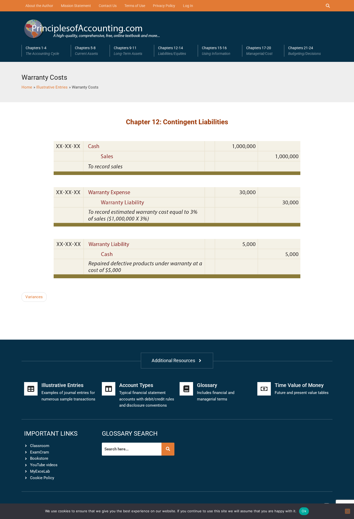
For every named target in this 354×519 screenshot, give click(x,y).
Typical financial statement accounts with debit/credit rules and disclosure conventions (146, 399)
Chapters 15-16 (216, 51)
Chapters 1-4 (42, 51)
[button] (46, 51)
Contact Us (108, 6)
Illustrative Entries (62, 385)
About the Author (39, 6)
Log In (188, 6)
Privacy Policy (164, 6)
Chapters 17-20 (259, 51)
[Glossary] (186, 389)
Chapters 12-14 (172, 51)
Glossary (207, 385)
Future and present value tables (302, 392)
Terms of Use (134, 6)
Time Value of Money (299, 385)
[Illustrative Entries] (31, 389)
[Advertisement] (141, 304)
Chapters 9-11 (128, 51)
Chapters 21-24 (304, 51)
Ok (304, 511)
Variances (34, 297)
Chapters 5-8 (86, 51)
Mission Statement (76, 6)
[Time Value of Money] (264, 389)
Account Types (136, 385)
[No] (347, 511)
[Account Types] (108, 389)
